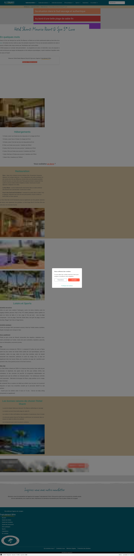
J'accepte (74, 280)
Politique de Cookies (67, 285)
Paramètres (60, 280)
